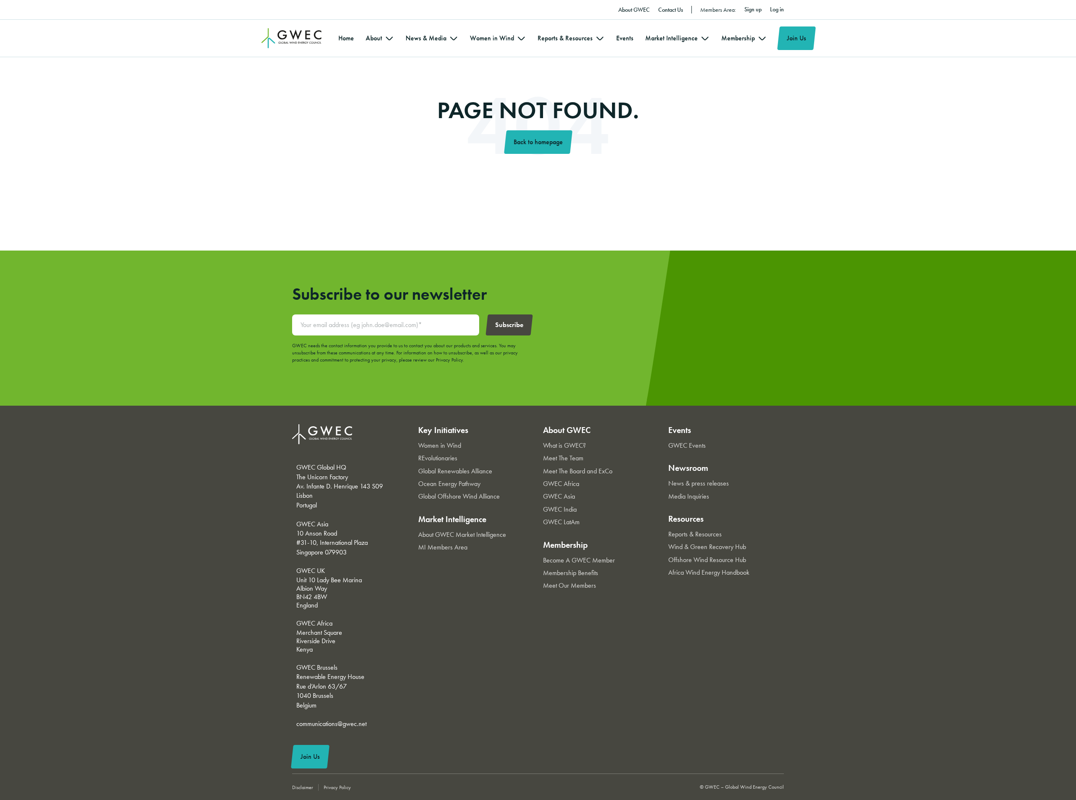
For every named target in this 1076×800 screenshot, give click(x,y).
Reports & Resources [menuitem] (565, 38)
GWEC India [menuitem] (560, 509)
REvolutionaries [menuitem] (437, 458)
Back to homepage (538, 141)
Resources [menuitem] (686, 518)
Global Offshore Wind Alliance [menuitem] (459, 496)
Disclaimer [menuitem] (302, 787)
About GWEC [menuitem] (634, 9)
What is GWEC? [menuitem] (564, 445)
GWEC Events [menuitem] (687, 445)
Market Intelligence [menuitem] (671, 38)
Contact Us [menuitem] (670, 9)
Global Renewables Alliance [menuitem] (455, 471)
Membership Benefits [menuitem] (570, 572)
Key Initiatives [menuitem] (443, 430)
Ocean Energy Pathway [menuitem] (449, 483)
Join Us (796, 38)
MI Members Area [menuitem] (442, 547)
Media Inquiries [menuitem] (688, 496)
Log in (777, 9)
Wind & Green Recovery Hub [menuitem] (707, 546)
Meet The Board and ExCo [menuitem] (577, 471)
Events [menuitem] (624, 38)
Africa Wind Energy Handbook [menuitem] (708, 572)
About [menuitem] (374, 38)
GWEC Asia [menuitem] (559, 496)
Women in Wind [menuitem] (492, 38)
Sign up (753, 9)
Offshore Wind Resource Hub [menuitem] (707, 559)
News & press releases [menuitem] (698, 483)
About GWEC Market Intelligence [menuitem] (462, 534)
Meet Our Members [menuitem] (569, 585)
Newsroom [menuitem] (688, 467)
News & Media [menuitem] (426, 38)
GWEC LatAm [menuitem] (561, 521)
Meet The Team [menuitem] (563, 458)
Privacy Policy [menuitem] (337, 787)
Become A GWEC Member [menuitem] (579, 560)
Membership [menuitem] (738, 38)
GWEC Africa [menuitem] (561, 483)
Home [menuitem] (346, 38)
